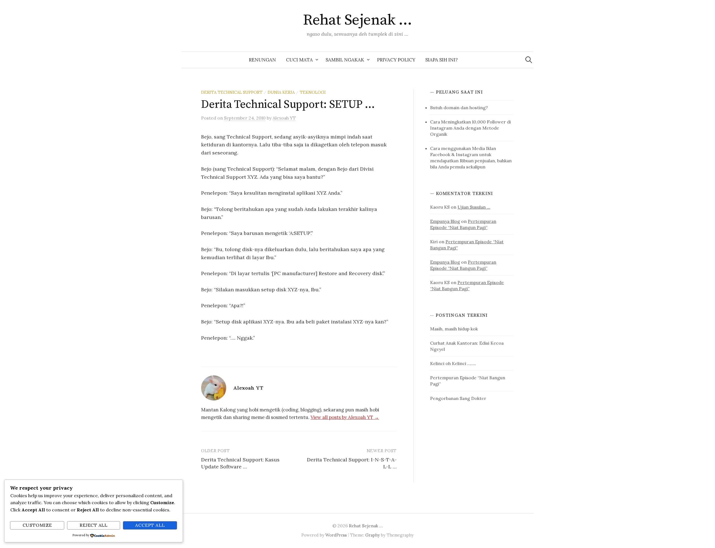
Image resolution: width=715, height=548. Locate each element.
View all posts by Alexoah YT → (345, 417)
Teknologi (313, 92)
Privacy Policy (396, 60)
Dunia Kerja (281, 92)
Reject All (94, 525)
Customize (37, 525)
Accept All (150, 525)
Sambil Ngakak (345, 60)
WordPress (336, 535)
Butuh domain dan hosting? (459, 107)
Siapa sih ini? (441, 60)
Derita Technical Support (232, 92)
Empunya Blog (445, 221)
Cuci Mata (299, 60)
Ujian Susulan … (473, 207)
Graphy (372, 535)
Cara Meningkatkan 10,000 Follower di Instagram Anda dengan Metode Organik (470, 128)
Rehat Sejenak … (357, 20)
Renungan (262, 60)
